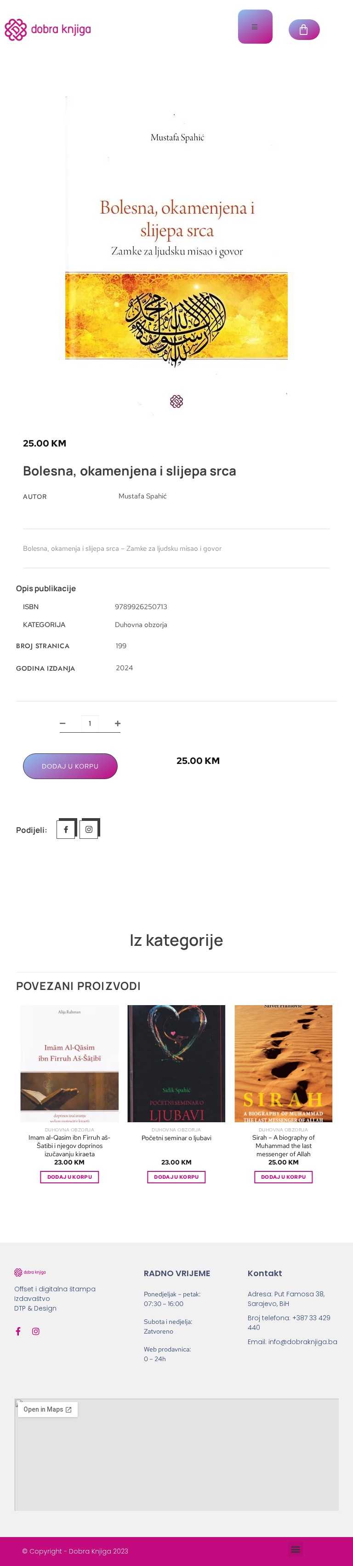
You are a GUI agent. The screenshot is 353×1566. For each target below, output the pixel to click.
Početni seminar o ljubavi (176, 1138)
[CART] (304, 29)
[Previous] (26, 1102)
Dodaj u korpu (70, 766)
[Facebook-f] (18, 1331)
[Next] (326, 1102)
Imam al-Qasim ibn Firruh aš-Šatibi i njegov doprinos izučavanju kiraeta (69, 1146)
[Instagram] (36, 1331)
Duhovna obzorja (141, 624)
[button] (295, 1549)
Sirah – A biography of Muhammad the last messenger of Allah (283, 1146)
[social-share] (66, 829)
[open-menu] (255, 26)
